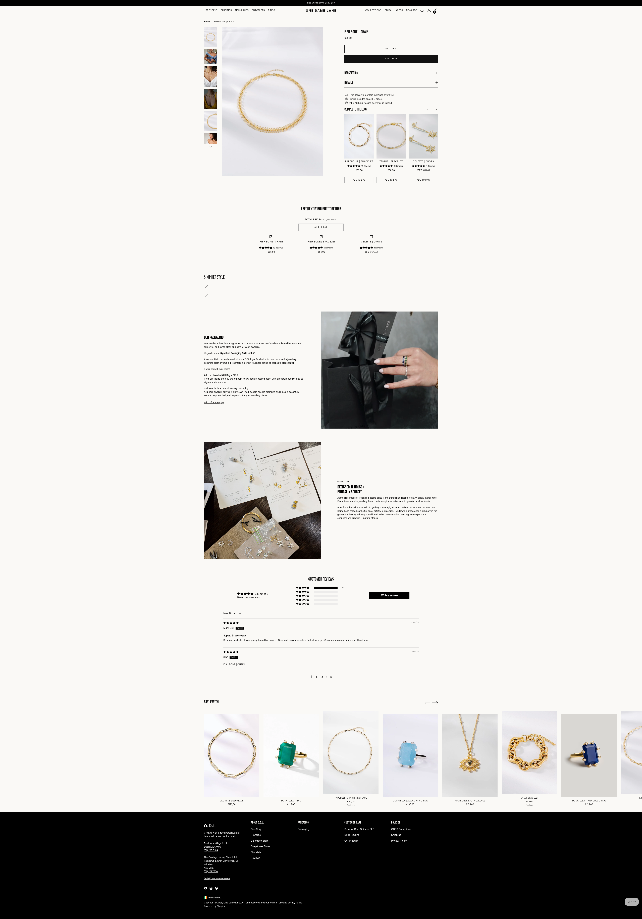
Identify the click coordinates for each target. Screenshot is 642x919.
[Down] (210, 146)
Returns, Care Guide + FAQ (359, 829)
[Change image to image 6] (210, 143)
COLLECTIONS (373, 10)
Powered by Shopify (214, 906)
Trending (211, 10)
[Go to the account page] (429, 10)
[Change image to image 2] (210, 56)
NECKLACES (241, 10)
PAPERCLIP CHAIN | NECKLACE (351, 798)
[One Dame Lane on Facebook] (206, 889)
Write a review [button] (389, 595)
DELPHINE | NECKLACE (232, 801)
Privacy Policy (399, 841)
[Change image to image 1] (210, 37)
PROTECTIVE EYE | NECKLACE (470, 801)
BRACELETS (258, 10)
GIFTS (399, 10)
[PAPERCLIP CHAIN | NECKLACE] (351, 752)
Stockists (256, 852)
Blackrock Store (260, 841)
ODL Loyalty (307, 3)
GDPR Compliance (401, 829)
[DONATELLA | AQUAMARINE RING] (410, 755)
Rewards (411, 10)
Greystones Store (260, 846)
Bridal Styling (351, 835)
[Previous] (428, 110)
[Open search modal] (422, 10)
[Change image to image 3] (210, 76)
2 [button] (316, 677)
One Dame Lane (232, 903)
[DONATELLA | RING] (291, 755)
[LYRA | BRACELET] (529, 752)
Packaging (303, 829)
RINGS (271, 10)
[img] (231, 623)
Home (207, 22)
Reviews (255, 858)
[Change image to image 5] (210, 121)
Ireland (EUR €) (214, 898)
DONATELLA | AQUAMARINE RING (410, 801)
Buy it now (391, 59)
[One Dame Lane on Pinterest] (217, 889)
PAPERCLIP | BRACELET (359, 162)
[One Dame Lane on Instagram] (211, 889)
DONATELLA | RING (291, 801)
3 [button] (322, 677)
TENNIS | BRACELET (391, 162)
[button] (321, 288)
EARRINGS (226, 10)
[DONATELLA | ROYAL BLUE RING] (589, 755)
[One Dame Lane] (321, 10)
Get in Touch (351, 841)
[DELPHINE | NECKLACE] (231, 755)
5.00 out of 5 (261, 594)
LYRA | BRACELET (529, 798)
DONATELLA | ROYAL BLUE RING (589, 801)
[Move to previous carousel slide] (427, 703)
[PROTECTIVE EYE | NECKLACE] (470, 755)
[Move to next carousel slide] (435, 702)
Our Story (256, 829)
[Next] (436, 110)
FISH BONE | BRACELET (321, 242)
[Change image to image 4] (210, 99)
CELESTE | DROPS (423, 162)
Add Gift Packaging (214, 403)
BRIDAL (389, 10)
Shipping (396, 835)
